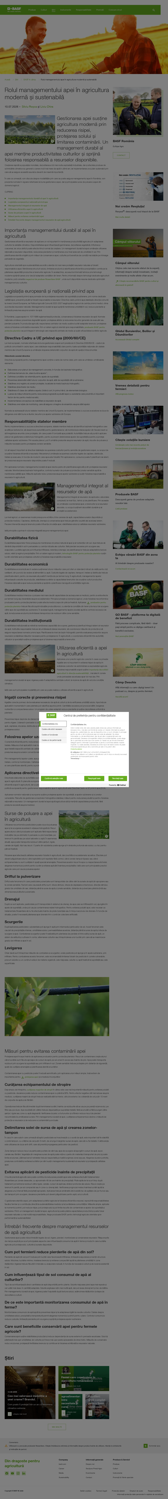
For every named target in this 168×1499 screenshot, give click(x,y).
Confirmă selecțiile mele (54, 778)
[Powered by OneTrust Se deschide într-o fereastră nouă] (118, 785)
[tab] (52, 724)
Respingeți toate (94, 778)
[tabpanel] (98, 742)
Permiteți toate (117, 778)
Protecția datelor (76, 749)
